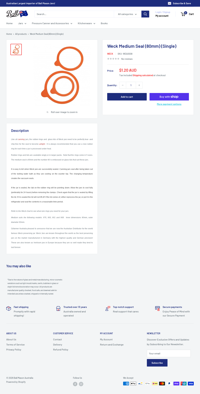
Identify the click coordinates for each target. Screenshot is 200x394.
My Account (106, 339)
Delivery (57, 344)
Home (9, 23)
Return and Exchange (112, 344)
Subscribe (157, 362)
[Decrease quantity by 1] (122, 85)
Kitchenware (85, 23)
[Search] (145, 14)
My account (161, 15)
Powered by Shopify (16, 382)
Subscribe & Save (182, 3)
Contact (57, 339)
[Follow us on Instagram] (81, 384)
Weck (110, 53)
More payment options (169, 104)
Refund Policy (60, 349)
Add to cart (127, 96)
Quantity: (112, 85)
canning (21, 139)
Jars (20, 23)
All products (21, 34)
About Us (11, 339)
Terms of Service (15, 344)
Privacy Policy (13, 349)
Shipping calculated (143, 75)
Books (104, 23)
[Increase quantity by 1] (139, 85)
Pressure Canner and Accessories (50, 23)
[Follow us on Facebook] (75, 384)
